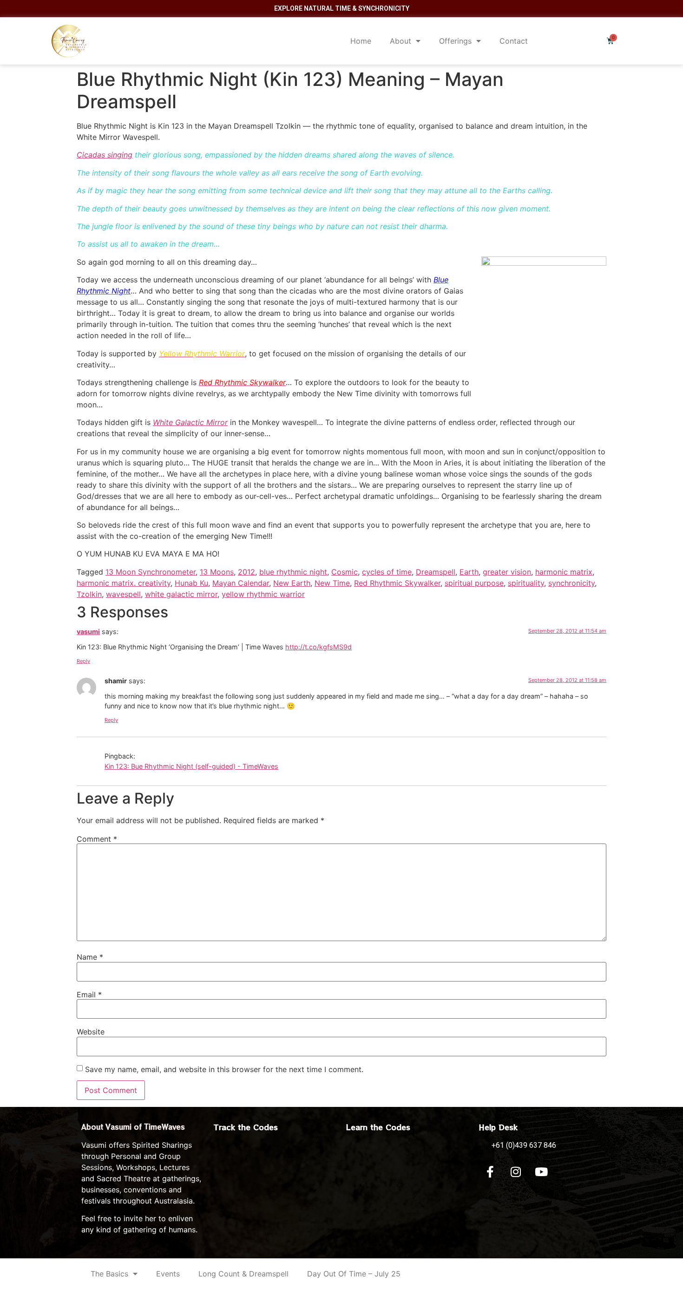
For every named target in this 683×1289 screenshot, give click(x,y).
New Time (332, 583)
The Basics (109, 1273)
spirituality (526, 583)
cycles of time (387, 571)
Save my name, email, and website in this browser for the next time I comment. (224, 1069)
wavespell (123, 594)
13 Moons (217, 571)
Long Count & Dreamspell (243, 1273)
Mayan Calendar (240, 583)
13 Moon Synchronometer (150, 571)
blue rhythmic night (293, 571)
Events (168, 1273)
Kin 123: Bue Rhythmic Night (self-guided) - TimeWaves (191, 766)
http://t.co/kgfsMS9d (318, 647)
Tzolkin (89, 594)
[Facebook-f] (490, 1172)
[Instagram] (515, 1172)
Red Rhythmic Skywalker (397, 583)
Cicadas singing (104, 154)
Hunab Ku (191, 583)
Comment (97, 839)
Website (91, 1031)
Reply (83, 661)
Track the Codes (246, 1126)
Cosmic (344, 571)
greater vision (507, 571)
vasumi (88, 631)
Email (89, 994)
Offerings (455, 41)
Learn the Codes (378, 1126)
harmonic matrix (563, 571)
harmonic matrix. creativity (124, 583)
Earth (469, 571)
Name (90, 957)
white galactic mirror (181, 594)
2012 (246, 571)
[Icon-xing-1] (566, 1172)
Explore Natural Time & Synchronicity (341, 8)
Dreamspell (435, 571)
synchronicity (571, 583)
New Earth (291, 583)
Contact (513, 41)
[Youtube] (541, 1172)
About (400, 41)
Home (360, 41)
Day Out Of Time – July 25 (354, 1273)
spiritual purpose (474, 583)
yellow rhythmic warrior (263, 594)
